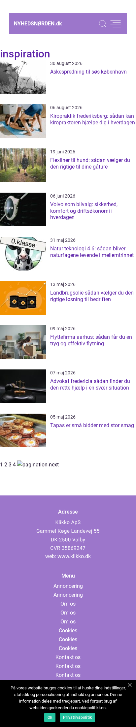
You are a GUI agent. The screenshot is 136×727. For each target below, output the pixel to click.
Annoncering (68, 586)
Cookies (68, 630)
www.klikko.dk (74, 556)
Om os (68, 604)
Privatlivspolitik (77, 717)
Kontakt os (68, 657)
